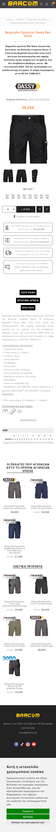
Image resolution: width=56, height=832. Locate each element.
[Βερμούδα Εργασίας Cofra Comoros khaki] (14, 627)
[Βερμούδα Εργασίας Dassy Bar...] (20, 41)
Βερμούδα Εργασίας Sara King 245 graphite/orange (15, 686)
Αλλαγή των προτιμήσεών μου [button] (28, 822)
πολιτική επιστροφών (40, 242)
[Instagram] (28, 740)
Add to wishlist (47, 209)
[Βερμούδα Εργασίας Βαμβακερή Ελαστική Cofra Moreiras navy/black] (14, 530)
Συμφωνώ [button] (28, 811)
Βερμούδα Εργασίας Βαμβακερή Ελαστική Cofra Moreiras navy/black (14, 549)
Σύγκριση (39, 209)
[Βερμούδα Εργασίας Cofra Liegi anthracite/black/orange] (14, 585)
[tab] (28, 292)
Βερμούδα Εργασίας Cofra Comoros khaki (14, 645)
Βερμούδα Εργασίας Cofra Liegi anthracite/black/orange (15, 603)
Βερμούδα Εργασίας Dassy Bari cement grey (14, 507)
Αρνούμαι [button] (28, 817)
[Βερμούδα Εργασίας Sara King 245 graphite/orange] (14, 667)
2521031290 (28, 728)
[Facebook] (16, 740)
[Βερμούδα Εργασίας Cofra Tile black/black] (41, 585)
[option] (8, 176)
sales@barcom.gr (28, 732)
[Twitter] (22, 740)
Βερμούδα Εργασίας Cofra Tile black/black (41, 602)
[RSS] (40, 746)
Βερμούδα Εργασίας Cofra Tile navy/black (41, 507)
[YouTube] (34, 740)
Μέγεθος (28, 189)
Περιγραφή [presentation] (28, 292)
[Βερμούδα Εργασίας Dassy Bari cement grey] (14, 489)
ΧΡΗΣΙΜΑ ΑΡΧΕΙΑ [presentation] (28, 300)
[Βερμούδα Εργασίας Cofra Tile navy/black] (41, 489)
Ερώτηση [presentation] (28, 307)
